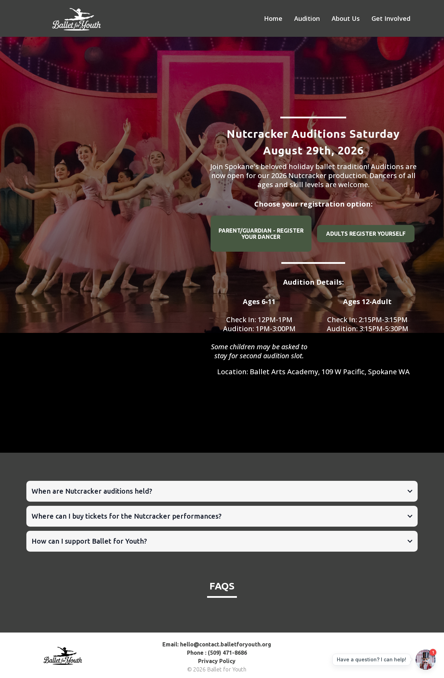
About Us (346, 18)
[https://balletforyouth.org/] (80, 18)
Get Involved (391, 18)
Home (273, 18)
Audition (307, 18)
